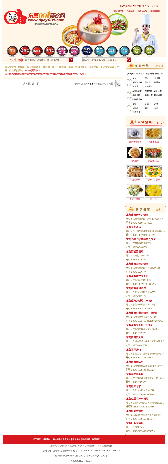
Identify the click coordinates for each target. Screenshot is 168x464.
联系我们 (96, 439)
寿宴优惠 (149, 95)
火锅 (147, 104)
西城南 (157, 82)
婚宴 (134, 104)
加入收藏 (143, 11)
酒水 (147, 108)
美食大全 (159, 73)
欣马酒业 (136, 112)
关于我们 (37, 439)
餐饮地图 (150, 73)
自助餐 (135, 108)
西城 (147, 78)
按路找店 (131, 73)
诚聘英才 (47, 439)
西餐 (156, 104)
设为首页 (155, 11)
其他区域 (149, 86)
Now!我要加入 (32, 70)
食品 (156, 108)
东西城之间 (137, 82)
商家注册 (130, 11)
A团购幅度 (137, 91)
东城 (134, 78)
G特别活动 (137, 99)
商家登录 (118, 11)
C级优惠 (158, 91)
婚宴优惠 (136, 95)
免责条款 (67, 439)
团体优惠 (158, 95)
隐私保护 (76, 439)
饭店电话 (140, 73)
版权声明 (86, 439)
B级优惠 (148, 91)
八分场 (157, 78)
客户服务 (57, 439)
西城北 (148, 82)
